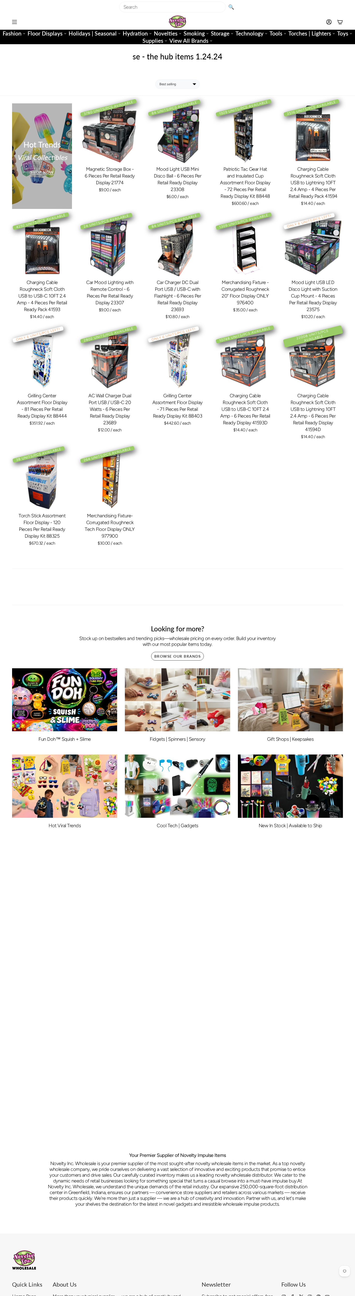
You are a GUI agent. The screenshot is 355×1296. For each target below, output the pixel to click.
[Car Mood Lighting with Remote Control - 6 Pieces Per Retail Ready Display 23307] (110, 247)
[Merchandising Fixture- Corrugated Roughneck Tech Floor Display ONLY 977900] (110, 480)
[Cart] (340, 21)
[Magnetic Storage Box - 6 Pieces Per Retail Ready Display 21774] (110, 133)
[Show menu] (14, 21)
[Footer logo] (24, 1260)
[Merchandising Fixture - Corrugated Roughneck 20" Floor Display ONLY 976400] (245, 247)
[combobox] (172, 7)
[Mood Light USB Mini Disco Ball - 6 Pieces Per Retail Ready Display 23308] (177, 133)
